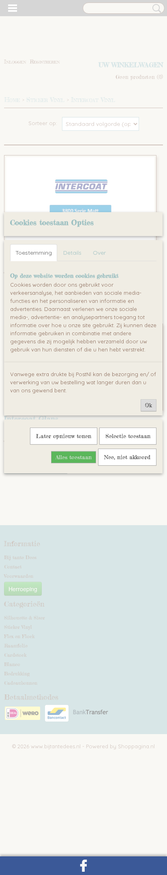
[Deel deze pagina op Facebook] (83, 865)
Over (99, 252)
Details (72, 252)
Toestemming (33, 252)
